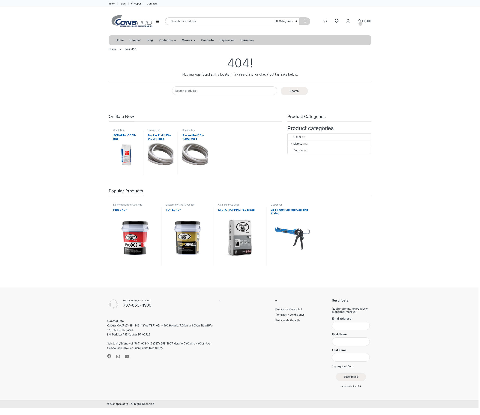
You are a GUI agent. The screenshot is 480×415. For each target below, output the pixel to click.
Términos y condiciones (289, 314)
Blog (123, 3)
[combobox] (219, 21)
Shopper (136, 3)
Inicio (112, 3)
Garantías (247, 40)
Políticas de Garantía (287, 320)
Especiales (227, 40)
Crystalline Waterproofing (121, 131)
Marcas (187, 40)
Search (294, 90)
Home (120, 40)
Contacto (152, 3)
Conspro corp (119, 403)
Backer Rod (154, 130)
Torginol (298, 150)
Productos (166, 40)
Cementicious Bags (228, 204)
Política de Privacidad (288, 309)
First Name (339, 334)
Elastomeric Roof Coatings (127, 204)
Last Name (339, 350)
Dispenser (276, 204)
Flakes (297, 136)
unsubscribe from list (351, 386)
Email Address (342, 318)
